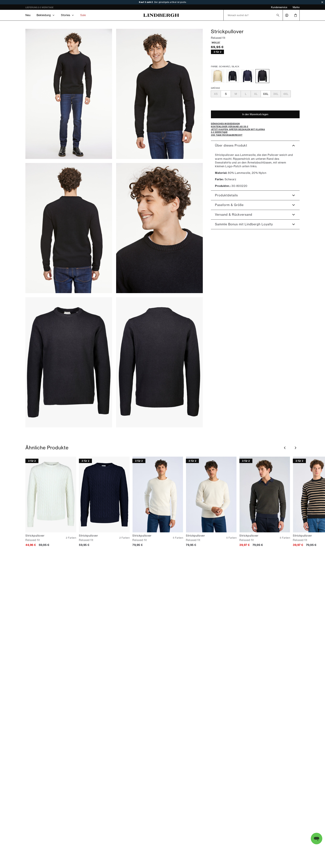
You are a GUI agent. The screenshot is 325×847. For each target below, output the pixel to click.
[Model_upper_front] (159, 94)
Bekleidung (44, 15)
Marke (296, 7)
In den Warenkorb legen (255, 114)
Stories (65, 15)
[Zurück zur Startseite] (161, 15)
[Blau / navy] (247, 76)
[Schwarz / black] (262, 76)
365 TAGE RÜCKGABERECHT (40, 7)
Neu (27, 15)
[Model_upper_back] (68, 228)
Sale (83, 15)
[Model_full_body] (68, 94)
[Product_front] (68, 362)
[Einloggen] (287, 15)
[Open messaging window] (316, 838)
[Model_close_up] (159, 228)
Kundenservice (279, 7)
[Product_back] (159, 362)
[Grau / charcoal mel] (232, 76)
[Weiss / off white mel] (217, 76)
